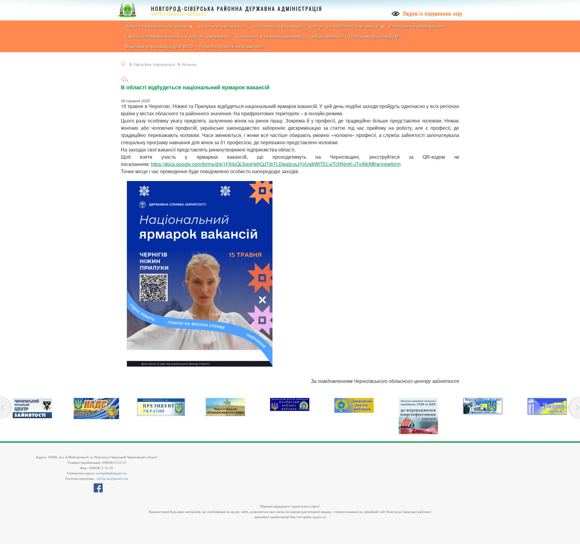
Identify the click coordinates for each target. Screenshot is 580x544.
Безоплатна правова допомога (271, 36)
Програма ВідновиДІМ (374, 36)
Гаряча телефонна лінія (152, 36)
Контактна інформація (278, 26)
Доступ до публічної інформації (344, 26)
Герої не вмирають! (208, 36)
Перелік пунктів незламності (231, 46)
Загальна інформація (222, 26)
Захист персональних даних (157, 26)
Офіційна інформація (154, 64)
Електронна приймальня (417, 26)
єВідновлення (327, 36)
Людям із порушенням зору (431, 13)
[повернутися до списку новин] (124, 81)
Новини (189, 64)
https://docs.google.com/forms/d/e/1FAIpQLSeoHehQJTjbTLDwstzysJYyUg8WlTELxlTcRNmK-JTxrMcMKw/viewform (276, 164)
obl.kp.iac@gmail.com (112, 478)
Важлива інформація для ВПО (159, 46)
